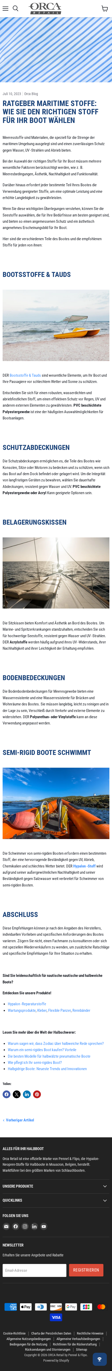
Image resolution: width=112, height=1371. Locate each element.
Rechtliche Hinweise (90, 1333)
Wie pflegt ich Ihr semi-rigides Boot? (35, 1062)
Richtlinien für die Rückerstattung (75, 1344)
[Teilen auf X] (17, 1094)
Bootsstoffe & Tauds (25, 375)
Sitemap (81, 1349)
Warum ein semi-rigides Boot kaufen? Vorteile (42, 1049)
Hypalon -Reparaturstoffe (27, 1004)
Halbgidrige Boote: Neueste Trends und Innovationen (47, 1068)
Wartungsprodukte (22, 1010)
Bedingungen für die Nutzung (28, 1344)
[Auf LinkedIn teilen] (27, 1094)
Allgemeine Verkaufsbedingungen (78, 1339)
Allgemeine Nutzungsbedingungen (29, 1339)
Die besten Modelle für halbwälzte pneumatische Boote (49, 1056)
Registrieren (86, 1270)
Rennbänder (81, 1010)
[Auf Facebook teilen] (6, 1094)
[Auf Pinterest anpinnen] (37, 1094)
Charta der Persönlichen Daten (51, 1333)
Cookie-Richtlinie (14, 1333)
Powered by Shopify (56, 1360)
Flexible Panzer (59, 1010)
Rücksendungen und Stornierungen (47, 1349)
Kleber (42, 1010)
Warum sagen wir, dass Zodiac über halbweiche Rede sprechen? (56, 1043)
